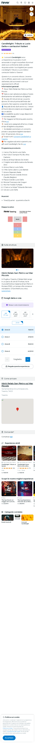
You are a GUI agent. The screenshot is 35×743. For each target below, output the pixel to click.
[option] (17, 329)
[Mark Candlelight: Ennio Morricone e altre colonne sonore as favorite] (30, 447)
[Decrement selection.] (7, 359)
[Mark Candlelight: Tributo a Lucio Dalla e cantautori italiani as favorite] (31, 14)
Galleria (29, 35)
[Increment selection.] (27, 359)
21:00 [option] (17, 323)
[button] (17, 329)
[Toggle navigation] (32, 3)
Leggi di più (6, 291)
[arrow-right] (33, 314)
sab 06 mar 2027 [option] (25, 314)
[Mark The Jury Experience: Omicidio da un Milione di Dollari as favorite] (30, 483)
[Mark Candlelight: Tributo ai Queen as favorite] (14, 447)
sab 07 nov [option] (6, 314)
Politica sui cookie (8, 728)
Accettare (9, 738)
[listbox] (17, 314)
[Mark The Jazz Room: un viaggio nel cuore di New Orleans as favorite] (14, 483)
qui (7, 121)
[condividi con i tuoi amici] (31, 9)
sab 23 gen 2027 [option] (15, 314)
